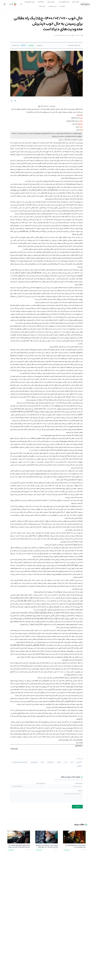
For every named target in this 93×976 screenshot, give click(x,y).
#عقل (42, 762)
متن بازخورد (80, 790)
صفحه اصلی (75, 2)
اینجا (77, 127)
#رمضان (59, 762)
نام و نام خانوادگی (79, 783)
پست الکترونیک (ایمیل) (41, 783)
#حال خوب (79, 762)
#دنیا (72, 762)
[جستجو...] (21, 4)
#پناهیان (79, 766)
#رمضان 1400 (50, 762)
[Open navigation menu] (4, 4)
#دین (65, 762)
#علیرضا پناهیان (34, 762)
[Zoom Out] (11, 100)
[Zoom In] (15, 100)
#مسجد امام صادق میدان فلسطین (20, 762)
